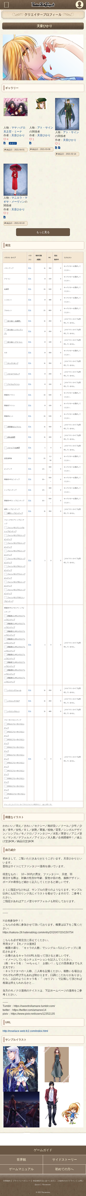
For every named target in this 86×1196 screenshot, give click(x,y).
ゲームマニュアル (21, 1169)
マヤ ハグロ (18, 127)
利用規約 (6, 1181)
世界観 (21, 1159)
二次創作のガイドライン (66, 1181)
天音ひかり (18, 135)
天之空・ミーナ (13, 131)
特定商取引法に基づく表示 (43, 1181)
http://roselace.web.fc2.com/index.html (25, 1030)
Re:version (46, 1185)
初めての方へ (64, 1169)
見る (29, 268)
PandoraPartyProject (43, 4)
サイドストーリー (64, 1159)
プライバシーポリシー (21, 1181)
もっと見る (43, 232)
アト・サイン (45, 127)
